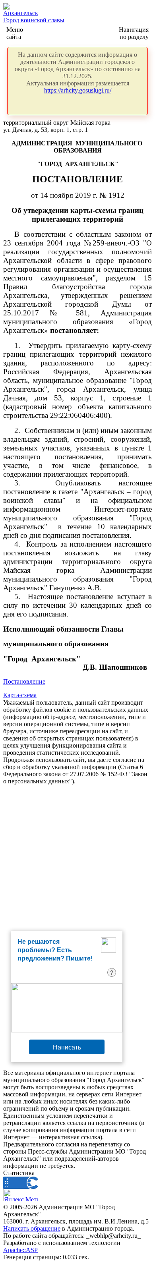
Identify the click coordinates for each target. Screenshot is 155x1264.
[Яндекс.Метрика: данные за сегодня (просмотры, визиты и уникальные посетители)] (20, 1195)
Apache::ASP (20, 1250)
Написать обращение (31, 1228)
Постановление (24, 681)
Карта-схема (20, 695)
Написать (67, 1046)
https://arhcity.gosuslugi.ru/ (77, 90)
